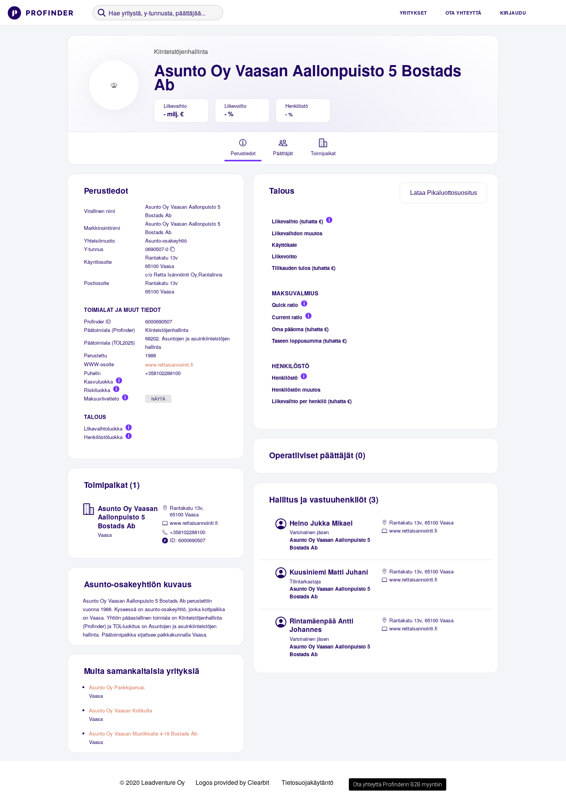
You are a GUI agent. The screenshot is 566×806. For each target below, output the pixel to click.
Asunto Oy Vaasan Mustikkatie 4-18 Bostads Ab (143, 733)
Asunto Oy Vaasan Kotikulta (120, 710)
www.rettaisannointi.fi (169, 364)
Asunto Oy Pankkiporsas (117, 687)
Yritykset (413, 12)
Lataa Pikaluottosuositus (443, 192)
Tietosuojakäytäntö (307, 782)
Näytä (158, 399)
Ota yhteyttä (463, 12)
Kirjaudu (513, 12)
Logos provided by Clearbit (232, 782)
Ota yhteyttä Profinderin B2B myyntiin (397, 784)
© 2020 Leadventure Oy (152, 782)
